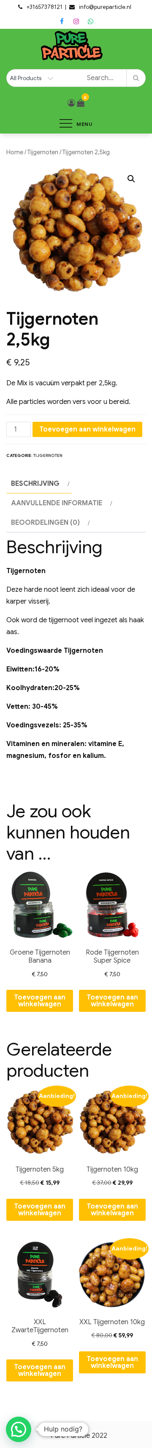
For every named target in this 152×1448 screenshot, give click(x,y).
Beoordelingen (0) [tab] (45, 522)
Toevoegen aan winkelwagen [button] (39, 1000)
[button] (131, 179)
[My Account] (71, 103)
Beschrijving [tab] (35, 483)
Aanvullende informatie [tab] (56, 503)
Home (14, 152)
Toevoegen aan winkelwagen (87, 429)
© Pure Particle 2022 (76, 1435)
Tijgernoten (42, 152)
